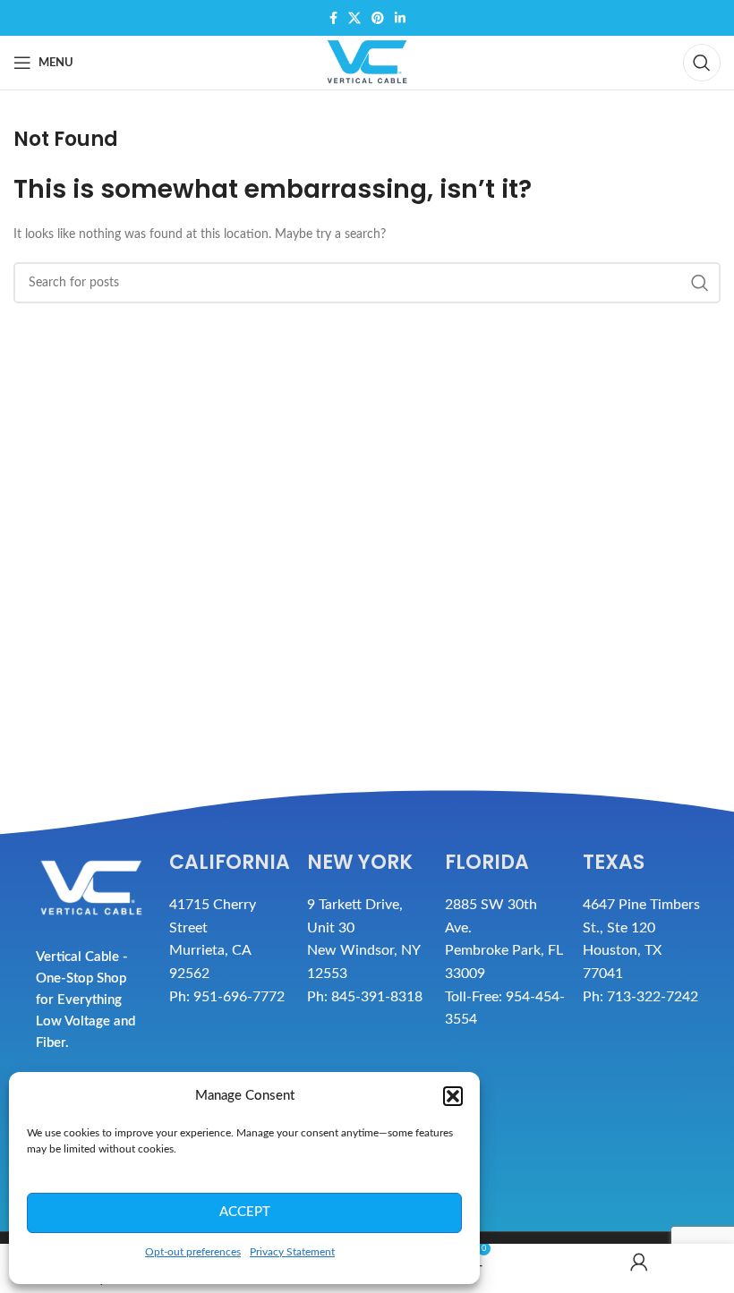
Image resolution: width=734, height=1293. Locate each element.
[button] (453, 1096)
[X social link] (354, 18)
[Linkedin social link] (400, 18)
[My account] (639, 1268)
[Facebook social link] (333, 18)
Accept (244, 1212)
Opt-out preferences (193, 1251)
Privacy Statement (292, 1251)
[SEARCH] (700, 282)
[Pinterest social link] (377, 18)
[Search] (702, 63)
